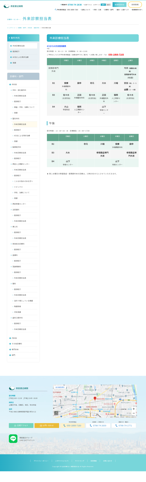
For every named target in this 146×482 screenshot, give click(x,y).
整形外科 (37, 28)
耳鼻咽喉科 (17, 266)
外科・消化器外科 (19, 90)
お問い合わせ (107, 461)
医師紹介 (16, 51)
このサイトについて (62, 461)
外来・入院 (97, 10)
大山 (66, 106)
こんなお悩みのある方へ (23, 181)
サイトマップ (79, 461)
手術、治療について (21, 192)
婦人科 (15, 226)
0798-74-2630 (75, 4)
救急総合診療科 (18, 243)
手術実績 (17, 312)
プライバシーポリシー (41, 461)
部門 (13, 355)
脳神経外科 (17, 147)
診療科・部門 (108, 10)
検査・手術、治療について (24, 107)
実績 (14, 62)
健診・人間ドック (123, 10)
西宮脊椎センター (19, 204)
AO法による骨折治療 (21, 57)
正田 (104, 94)
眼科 (14, 283)
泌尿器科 (16, 209)
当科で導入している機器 (23, 300)
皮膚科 (15, 255)
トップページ (11, 28)
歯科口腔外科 (18, 317)
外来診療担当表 (19, 45)
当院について (85, 10)
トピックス (18, 186)
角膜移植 (17, 306)
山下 (104, 106)
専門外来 (15, 349)
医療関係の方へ (137, 10)
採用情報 (135, 4)
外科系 (30, 28)
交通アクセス (88, 5)
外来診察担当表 (20, 95)
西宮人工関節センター (21, 164)
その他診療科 (17, 343)
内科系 (14, 338)
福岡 (116, 94)
